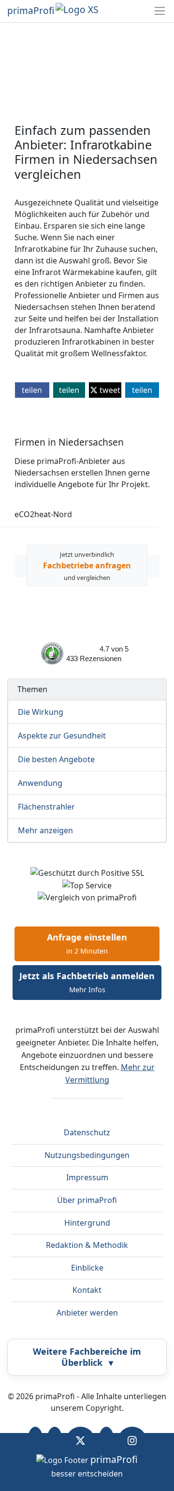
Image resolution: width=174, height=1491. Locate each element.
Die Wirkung (40, 712)
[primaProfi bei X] (80, 1440)
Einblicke (87, 1267)
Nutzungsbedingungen (87, 1155)
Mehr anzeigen (45, 830)
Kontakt (87, 1290)
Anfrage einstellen (87, 943)
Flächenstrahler (46, 806)
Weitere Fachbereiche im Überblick (87, 1357)
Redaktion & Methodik (87, 1245)
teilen (32, 390)
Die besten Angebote (56, 759)
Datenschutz (87, 1132)
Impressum (87, 1177)
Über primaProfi (87, 1200)
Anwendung (40, 783)
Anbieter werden (87, 1312)
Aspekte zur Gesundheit (62, 735)
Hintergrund (87, 1222)
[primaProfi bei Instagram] (132, 1440)
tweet (109, 390)
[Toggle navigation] (160, 11)
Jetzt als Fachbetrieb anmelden (87, 982)
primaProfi (30, 10)
